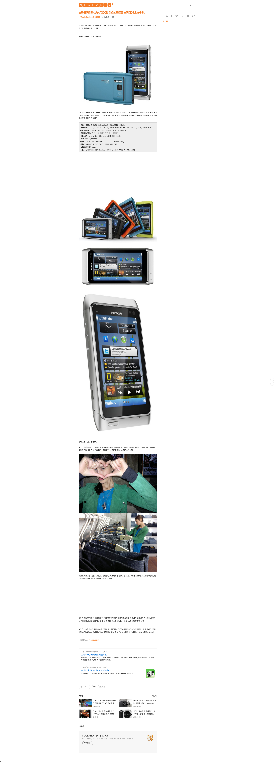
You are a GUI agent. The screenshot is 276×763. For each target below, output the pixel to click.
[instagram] (182, 16)
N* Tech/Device (85, 17)
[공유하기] (85, 687)
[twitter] (176, 16)
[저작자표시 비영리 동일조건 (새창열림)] (103, 687)
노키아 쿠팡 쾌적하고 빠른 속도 (94, 655)
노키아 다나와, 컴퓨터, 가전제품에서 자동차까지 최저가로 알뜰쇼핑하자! (107, 673)
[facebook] (171, 16)
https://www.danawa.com (92, 667)
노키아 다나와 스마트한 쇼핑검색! (95, 670)
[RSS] (166, 16)
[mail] (193, 16)
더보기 (154, 696)
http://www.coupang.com (91, 652)
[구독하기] (272, 383)
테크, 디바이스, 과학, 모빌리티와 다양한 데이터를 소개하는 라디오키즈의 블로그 (107, 739)
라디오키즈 (96, 17)
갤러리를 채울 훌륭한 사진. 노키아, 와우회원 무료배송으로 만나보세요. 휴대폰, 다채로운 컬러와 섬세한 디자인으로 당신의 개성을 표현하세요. (117, 659)
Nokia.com (94, 640)
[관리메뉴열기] (272, 379)
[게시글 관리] (88, 687)
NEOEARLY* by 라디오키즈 (95, 736)
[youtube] (188, 16)
